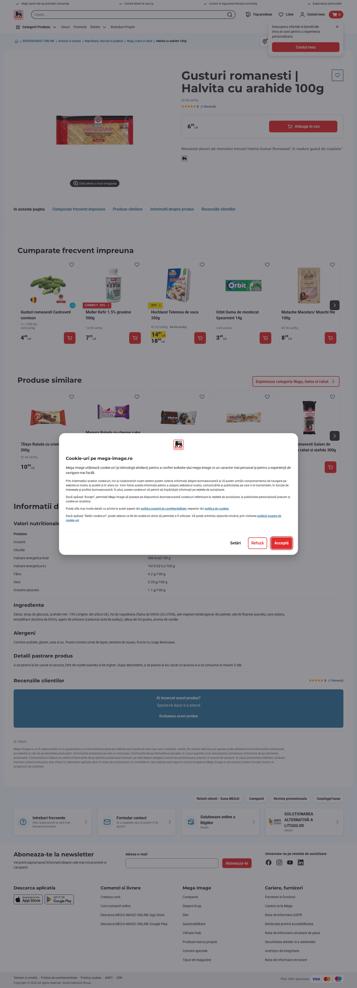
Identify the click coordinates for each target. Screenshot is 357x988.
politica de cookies (217, 508)
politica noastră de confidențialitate (163, 508)
